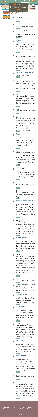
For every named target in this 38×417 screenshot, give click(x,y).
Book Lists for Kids (6, 13)
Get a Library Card (27, 0)
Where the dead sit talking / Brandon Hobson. (21, 294)
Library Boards (21, 406)
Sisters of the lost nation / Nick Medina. (20, 340)
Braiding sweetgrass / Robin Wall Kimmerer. (21, 237)
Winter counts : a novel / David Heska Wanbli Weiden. (22, 167)
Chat (28, 408)
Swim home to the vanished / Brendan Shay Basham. (22, 355)
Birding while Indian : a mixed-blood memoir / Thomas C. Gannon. (23, 23)
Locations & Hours (18, 0)
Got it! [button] (18, 9)
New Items (6, 15)
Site (34, 2)
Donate (14, 406)
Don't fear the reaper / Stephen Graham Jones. (21, 30)
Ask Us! (31, 0)
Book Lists (7, 9)
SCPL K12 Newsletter (5, 406)
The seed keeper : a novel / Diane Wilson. (21, 306)
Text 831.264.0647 (30, 407)
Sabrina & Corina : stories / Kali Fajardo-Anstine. (21, 181)
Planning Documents (22, 408)
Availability (18, 21)
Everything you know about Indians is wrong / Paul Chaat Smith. (23, 253)
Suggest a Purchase (30, 409)
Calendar (22, 0)
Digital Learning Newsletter (6, 407)
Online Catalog (7, 18)
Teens (29, 4)
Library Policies (22, 409)
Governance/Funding (22, 407)
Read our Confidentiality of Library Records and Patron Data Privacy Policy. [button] (19, 11)
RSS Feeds (4, 408)
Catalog (32, 2)
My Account (34, 0)
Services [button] (33, 4)
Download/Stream (6, 4)
